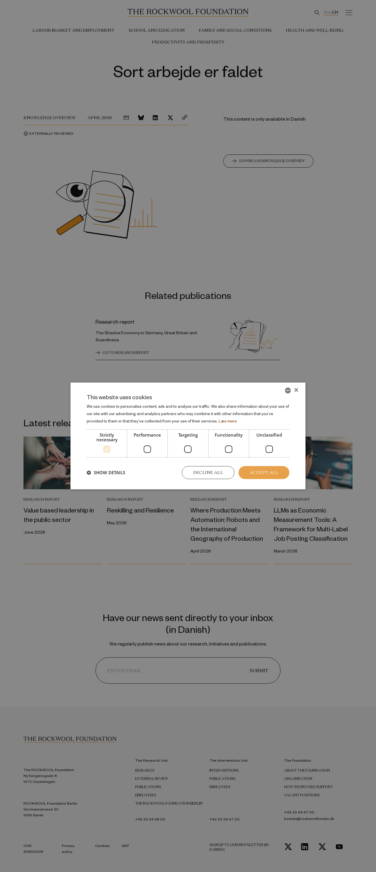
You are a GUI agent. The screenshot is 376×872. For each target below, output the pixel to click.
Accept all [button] (264, 472)
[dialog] (188, 435)
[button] (106, 472)
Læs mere (228, 420)
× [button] (296, 390)
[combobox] (288, 390)
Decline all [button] (208, 472)
